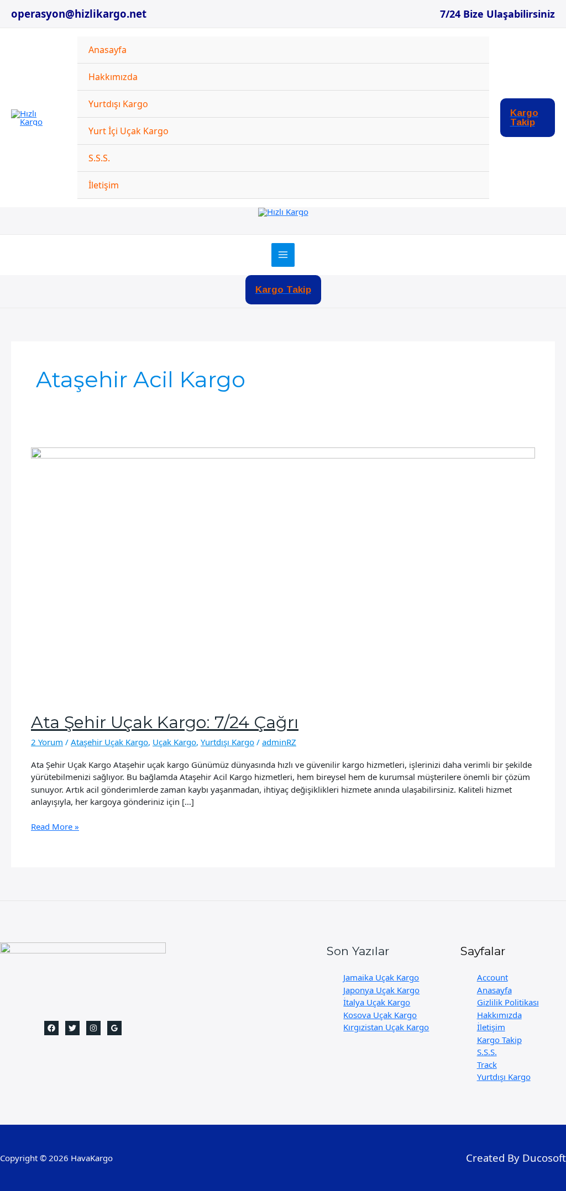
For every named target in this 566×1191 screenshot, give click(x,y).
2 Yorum (47, 741)
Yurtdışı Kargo (118, 104)
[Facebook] (51, 1028)
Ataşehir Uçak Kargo (109, 741)
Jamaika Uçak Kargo (381, 977)
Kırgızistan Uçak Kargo (386, 1026)
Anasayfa (107, 50)
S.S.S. (99, 158)
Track (487, 1064)
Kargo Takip (499, 1039)
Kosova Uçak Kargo (380, 1014)
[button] (527, 117)
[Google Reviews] (114, 1028)
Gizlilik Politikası (508, 1002)
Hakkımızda (113, 77)
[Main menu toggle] (283, 255)
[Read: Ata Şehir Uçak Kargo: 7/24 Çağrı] (283, 572)
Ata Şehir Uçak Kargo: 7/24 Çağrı (164, 722)
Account (492, 977)
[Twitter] (72, 1028)
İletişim (103, 185)
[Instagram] (93, 1028)
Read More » (55, 826)
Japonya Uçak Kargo (381, 989)
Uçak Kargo (174, 741)
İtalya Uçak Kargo (376, 1002)
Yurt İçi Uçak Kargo (128, 131)
